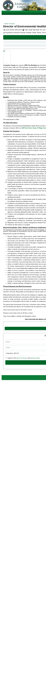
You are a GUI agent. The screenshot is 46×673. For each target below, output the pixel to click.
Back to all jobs (10, 23)
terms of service (22, 358)
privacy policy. (35, 358)
